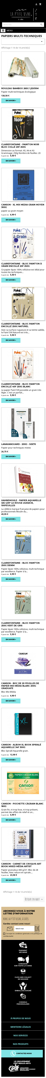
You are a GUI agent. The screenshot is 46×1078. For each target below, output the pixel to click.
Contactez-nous (24, 1053)
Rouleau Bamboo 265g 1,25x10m (20, 88)
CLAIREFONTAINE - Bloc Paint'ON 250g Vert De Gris (20, 624)
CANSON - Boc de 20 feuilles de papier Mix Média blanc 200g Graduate (20, 686)
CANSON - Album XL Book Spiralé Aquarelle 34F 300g (21, 746)
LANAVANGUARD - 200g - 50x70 (18, 444)
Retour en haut (34, 899)
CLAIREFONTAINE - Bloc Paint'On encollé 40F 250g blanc (20, 385)
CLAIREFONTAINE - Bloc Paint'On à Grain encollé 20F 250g (21, 264)
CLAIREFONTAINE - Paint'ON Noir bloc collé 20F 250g (20, 145)
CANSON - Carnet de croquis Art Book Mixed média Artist (21, 865)
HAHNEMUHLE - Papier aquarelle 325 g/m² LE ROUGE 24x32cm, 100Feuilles (21, 503)
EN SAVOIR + (11, 100)
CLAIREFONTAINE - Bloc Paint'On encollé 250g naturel (20, 325)
